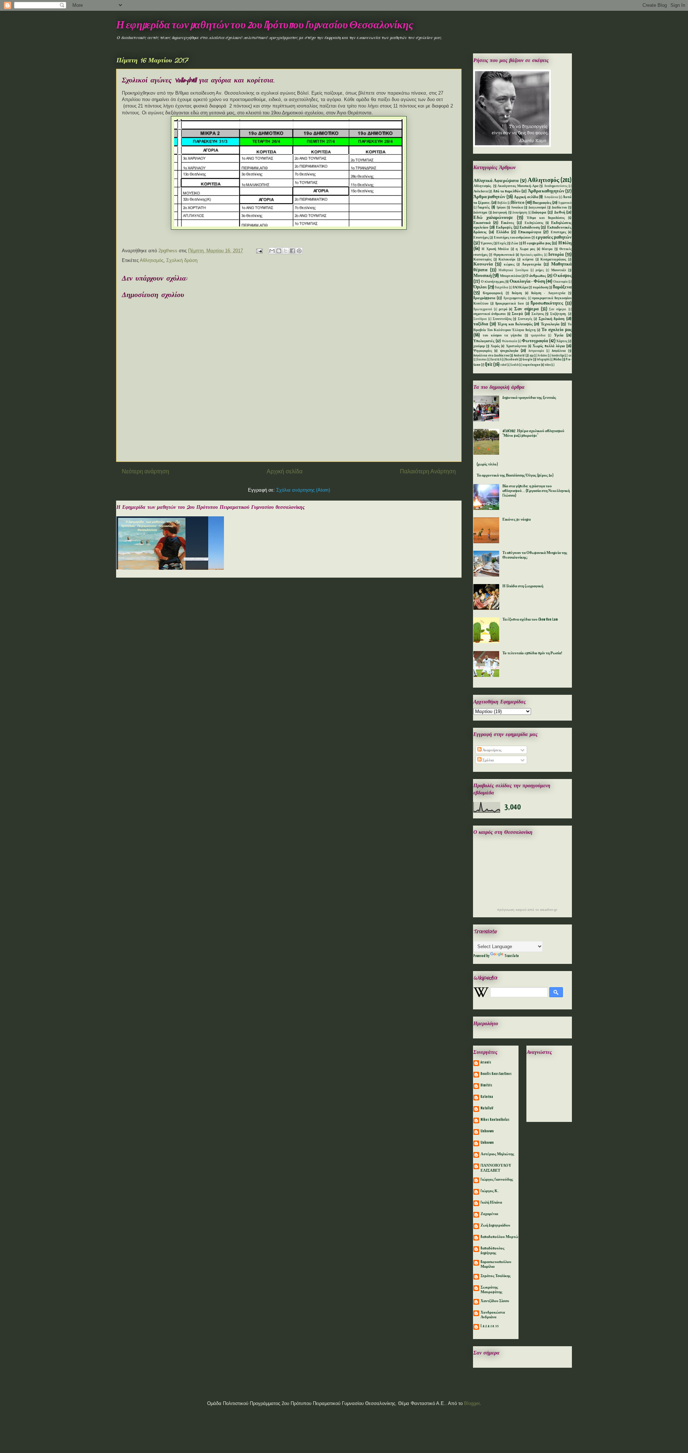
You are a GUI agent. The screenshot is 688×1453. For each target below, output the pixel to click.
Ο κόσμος (562, 275)
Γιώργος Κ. (490, 1191)
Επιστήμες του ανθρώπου (512, 237)
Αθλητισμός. (482, 186)
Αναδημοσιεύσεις (556, 186)
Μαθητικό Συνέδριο (513, 270)
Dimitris (486, 1085)
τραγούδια (538, 335)
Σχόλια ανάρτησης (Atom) (303, 490)
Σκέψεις (537, 314)
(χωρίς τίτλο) (487, 464)
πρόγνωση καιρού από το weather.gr (527, 910)
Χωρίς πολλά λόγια (548, 346)
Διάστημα (480, 212)
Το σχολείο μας (556, 330)
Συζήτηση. (558, 314)
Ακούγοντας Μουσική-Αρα (518, 186)
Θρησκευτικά (504, 255)
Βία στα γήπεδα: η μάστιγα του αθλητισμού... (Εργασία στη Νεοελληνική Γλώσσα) (536, 490)
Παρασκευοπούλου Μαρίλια (496, 1264)
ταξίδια (480, 324)
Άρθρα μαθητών (489, 197)
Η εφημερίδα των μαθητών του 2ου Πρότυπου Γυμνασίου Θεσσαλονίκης (264, 25)
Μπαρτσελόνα (510, 276)
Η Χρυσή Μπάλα (495, 249)
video (548, 365)
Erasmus (482, 359)
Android (519, 355)
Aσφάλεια (559, 351)
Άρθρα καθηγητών (546, 191)
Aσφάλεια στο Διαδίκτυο (491, 355)
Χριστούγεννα (516, 346)
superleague (531, 365)
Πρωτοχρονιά (482, 309)
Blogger (471, 1403)
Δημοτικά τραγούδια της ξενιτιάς (529, 398)
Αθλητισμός (151, 260)
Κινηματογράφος (553, 259)
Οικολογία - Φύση (527, 281)
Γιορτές (484, 207)
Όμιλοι (480, 287)
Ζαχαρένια (489, 1214)
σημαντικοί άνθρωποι (489, 314)
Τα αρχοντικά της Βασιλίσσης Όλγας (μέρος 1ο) (515, 475)
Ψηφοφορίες (482, 351)
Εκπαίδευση (530, 227)
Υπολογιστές (483, 341)
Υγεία (558, 335)
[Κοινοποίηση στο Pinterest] (299, 250)
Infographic (543, 359)
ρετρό (503, 309)
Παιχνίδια (501, 287)
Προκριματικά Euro (509, 303)
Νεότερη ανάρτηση (145, 471)
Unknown (487, 1131)
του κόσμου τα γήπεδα (502, 335)
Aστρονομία (536, 351)
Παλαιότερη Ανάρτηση (428, 471)
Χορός (495, 346)
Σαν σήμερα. (558, 309)
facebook (511, 359)
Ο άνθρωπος (535, 276)
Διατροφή (500, 212)
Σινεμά (517, 314)
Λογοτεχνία (531, 264)
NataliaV (487, 1108)
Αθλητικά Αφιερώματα (496, 180)
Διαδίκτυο (559, 207)
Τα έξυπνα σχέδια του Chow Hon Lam (530, 619)
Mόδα (558, 359)
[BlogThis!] (278, 250)
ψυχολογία (509, 351)
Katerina (487, 1097)
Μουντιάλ (558, 270)
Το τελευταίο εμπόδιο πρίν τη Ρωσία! (532, 653)
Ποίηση (517, 293)
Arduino (542, 355)
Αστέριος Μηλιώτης (497, 1154)
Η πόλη (565, 243)
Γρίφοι (501, 207)
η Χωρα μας (525, 249)
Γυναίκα (517, 207)
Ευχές (501, 243)
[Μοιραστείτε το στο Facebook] (292, 250)
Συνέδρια (480, 319)
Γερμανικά (565, 203)
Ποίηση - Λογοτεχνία (548, 293)
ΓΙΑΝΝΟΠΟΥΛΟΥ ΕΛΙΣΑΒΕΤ (496, 1168)
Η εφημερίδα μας (537, 243)
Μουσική (482, 275)
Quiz (488, 364)
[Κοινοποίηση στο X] (285, 250)
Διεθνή (559, 212)
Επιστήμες (481, 237)
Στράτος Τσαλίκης (496, 1276)
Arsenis (486, 1062)
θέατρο (547, 249)
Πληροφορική (493, 293)
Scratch (515, 365)
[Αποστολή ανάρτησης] (259, 250)
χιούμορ (479, 346)
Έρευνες (487, 243)
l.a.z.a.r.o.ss (490, 1326)
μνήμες (540, 270)
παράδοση (540, 287)
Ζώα (514, 243)
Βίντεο (518, 202)
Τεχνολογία (550, 324)
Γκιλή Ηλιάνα (491, 1202)
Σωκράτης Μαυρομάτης (491, 1290)
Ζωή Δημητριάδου (495, 1225)
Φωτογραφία (535, 341)
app (532, 355)
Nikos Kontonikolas (495, 1120)
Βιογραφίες (541, 203)
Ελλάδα (502, 232)
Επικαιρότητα (529, 232)
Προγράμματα (484, 298)
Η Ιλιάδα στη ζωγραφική (522, 586)
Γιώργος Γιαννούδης (497, 1179)
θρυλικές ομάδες (531, 255)
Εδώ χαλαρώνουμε (493, 217)
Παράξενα (562, 287)
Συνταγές (525, 319)
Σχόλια (488, 760)
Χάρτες (561, 341)
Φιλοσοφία (509, 341)
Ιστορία (556, 254)
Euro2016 (496, 359)
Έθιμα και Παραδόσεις (546, 218)
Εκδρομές (504, 227)
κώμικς (509, 264)
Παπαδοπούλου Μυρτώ (499, 1237)
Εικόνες (507, 223)
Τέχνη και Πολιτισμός (515, 324)
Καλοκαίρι (506, 259)
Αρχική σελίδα (284, 471)
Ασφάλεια (551, 197)
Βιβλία (502, 203)
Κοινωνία (483, 264)
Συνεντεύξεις (502, 319)
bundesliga (557, 355)
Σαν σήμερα (526, 309)
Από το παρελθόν (507, 191)
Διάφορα (539, 212)
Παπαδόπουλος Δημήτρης (493, 1251)
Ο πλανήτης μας (493, 281)
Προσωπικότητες (547, 303)
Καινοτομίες (482, 259)
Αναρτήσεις (492, 750)
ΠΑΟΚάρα (520, 287)
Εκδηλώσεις (534, 223)
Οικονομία (560, 282)
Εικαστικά (482, 223)
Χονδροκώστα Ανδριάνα (493, 1315)
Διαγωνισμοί (537, 207)
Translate (512, 956)
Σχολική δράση (181, 260)
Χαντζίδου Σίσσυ (495, 1301)
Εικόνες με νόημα (516, 519)
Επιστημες (558, 232)
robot (503, 365)
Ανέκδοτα (480, 191)
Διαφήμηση (519, 212)
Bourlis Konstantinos (496, 1074)
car (570, 355)
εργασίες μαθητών (554, 237)
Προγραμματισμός (514, 298)
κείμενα (528, 259)
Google (527, 359)
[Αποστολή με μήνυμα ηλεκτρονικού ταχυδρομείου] (272, 250)
